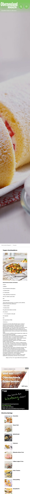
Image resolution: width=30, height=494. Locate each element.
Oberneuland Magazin (6, 245)
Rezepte (14, 245)
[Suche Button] (21, 6)
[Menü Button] (26, 6)
